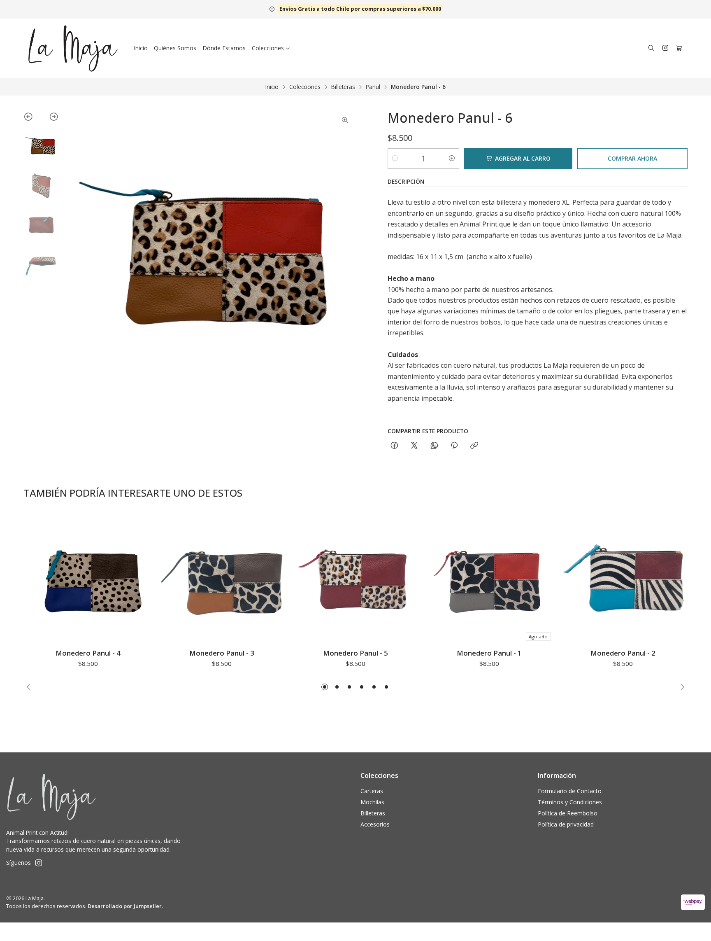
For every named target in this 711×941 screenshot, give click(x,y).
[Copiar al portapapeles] (474, 446)
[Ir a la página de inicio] (73, 48)
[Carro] (679, 48)
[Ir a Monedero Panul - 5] (355, 579)
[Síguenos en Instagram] (665, 48)
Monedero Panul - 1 (489, 653)
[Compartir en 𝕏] (414, 446)
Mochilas (372, 802)
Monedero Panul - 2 (622, 653)
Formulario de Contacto (570, 791)
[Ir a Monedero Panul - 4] (87, 579)
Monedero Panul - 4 (88, 653)
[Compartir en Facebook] (394, 446)
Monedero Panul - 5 (355, 653)
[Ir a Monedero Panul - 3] (221, 579)
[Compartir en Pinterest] (454, 446)
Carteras (371, 791)
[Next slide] (50, 118)
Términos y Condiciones (570, 802)
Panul (373, 87)
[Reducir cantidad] (395, 158)
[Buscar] (651, 48)
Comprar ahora (632, 158)
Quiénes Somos (175, 48)
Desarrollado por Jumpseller (125, 906)
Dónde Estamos (224, 48)
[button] (325, 687)
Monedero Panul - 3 (221, 653)
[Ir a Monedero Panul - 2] (623, 579)
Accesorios (375, 824)
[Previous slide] (32, 118)
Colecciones (305, 87)
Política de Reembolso (567, 813)
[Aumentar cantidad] (452, 158)
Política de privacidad (566, 824)
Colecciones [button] (268, 48)
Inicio (141, 48)
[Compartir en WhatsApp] (434, 446)
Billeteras (343, 87)
